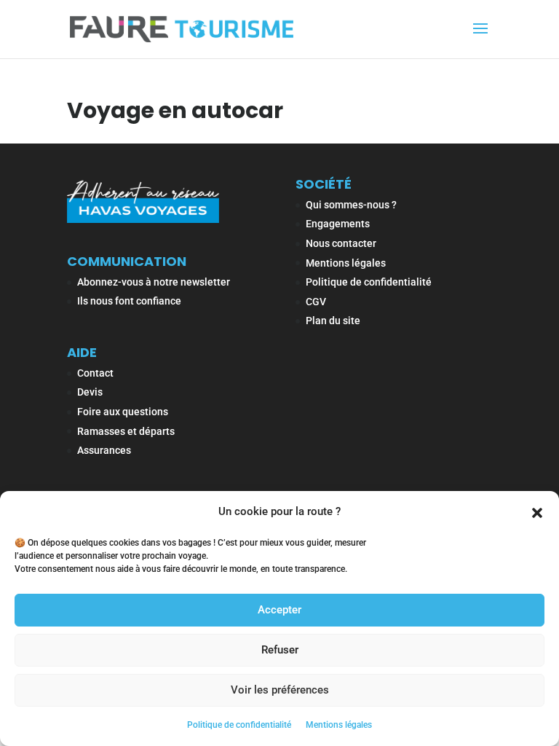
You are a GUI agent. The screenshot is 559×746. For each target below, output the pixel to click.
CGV (316, 301)
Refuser (279, 649)
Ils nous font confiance (129, 301)
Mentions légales (339, 725)
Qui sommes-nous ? (351, 205)
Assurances (104, 450)
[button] (537, 511)
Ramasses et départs (126, 431)
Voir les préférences (280, 689)
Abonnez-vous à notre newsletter (153, 282)
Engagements (338, 223)
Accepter (279, 609)
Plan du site (333, 320)
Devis (90, 392)
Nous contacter (341, 243)
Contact (95, 373)
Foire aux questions (122, 411)
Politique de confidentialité (239, 725)
